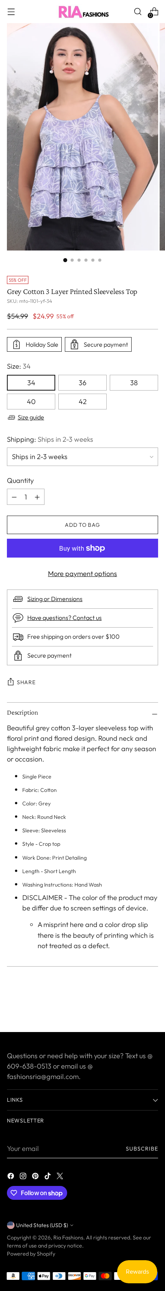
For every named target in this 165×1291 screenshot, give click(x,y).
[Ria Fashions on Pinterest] (36, 1177)
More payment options (82, 573)
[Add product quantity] (14, 496)
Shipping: (50, 439)
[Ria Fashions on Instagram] (23, 1177)
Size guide (31, 417)
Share (26, 682)
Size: (19, 366)
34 (31, 382)
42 (83, 401)
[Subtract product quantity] (37, 496)
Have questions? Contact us (64, 617)
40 (31, 401)
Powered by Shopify (31, 1253)
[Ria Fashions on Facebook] (11, 1177)
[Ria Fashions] (82, 11)
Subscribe (142, 1148)
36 (82, 382)
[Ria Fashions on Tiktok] (48, 1177)
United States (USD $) (42, 1225)
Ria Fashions (68, 1237)
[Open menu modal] (11, 12)
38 (134, 382)
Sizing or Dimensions (54, 599)
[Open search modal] (137, 12)
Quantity (20, 480)
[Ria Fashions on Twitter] (60, 1177)
